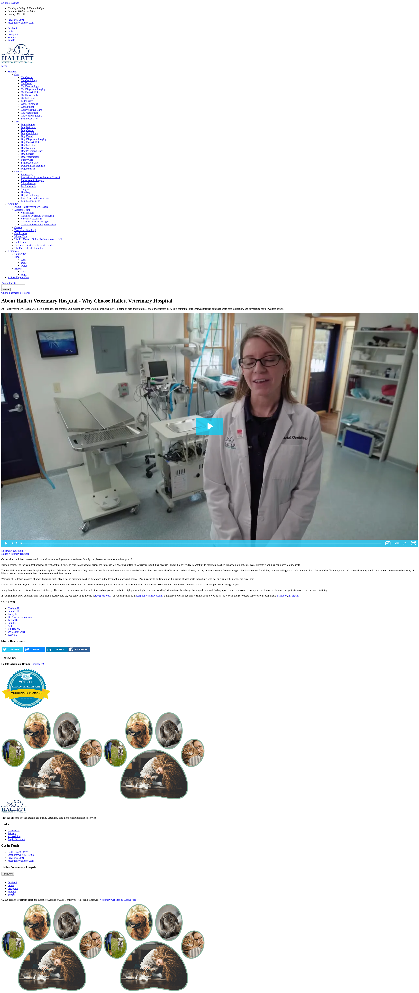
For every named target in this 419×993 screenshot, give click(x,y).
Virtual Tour (20, 236)
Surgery (25, 189)
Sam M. (12, 623)
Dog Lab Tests (28, 145)
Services (12, 71)
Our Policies (20, 233)
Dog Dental (27, 136)
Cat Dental (26, 83)
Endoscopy (27, 174)
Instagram (293, 595)
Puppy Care (27, 159)
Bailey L (12, 614)
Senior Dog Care (29, 162)
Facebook (282, 595)
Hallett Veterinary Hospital (15, 553)
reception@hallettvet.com (21, 22)
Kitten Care (27, 101)
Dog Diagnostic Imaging (33, 139)
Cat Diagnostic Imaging (33, 89)
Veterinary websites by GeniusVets (118, 899)
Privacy (12, 833)
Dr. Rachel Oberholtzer (13, 550)
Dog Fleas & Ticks (30, 142)
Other (24, 265)
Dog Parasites (28, 168)
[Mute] (396, 543)
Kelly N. (12, 634)
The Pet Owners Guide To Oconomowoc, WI (38, 239)
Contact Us (20, 253)
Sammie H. (13, 611)
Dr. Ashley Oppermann (20, 617)
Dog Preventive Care (32, 151)
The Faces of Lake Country (28, 248)
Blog (16, 256)
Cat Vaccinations (29, 112)
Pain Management (30, 201)
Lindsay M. (14, 628)
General (18, 171)
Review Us (8, 874)
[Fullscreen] (413, 543)
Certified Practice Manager (35, 221)
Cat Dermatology (30, 86)
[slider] (201, 543)
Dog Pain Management (33, 165)
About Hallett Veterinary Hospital (31, 206)
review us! (38, 664)
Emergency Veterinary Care (35, 198)
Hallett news (20, 242)
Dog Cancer (27, 130)
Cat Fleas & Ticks (30, 92)
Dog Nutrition (28, 148)
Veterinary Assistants (31, 218)
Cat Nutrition (28, 106)
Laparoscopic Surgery (32, 180)
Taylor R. (13, 620)
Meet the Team (22, 209)
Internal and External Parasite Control (40, 177)
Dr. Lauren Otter (16, 631)
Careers (18, 227)
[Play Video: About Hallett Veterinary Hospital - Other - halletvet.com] (209, 426)
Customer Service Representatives (38, 224)
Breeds (18, 268)
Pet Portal (25, 292)
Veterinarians (27, 212)
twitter (11, 31)
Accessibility (14, 836)
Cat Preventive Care (31, 109)
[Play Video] (5, 543)
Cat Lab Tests (28, 98)
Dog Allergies (28, 124)
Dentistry (25, 192)
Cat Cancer (27, 77)
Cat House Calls (29, 95)
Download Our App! (25, 230)
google (11, 40)
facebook (12, 28)
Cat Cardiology (29, 80)
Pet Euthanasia (28, 186)
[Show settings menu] (405, 543)
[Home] (17, 63)
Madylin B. (14, 608)
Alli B (11, 625)
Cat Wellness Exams (31, 115)
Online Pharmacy (10, 292)
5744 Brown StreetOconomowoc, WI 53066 (21, 853)
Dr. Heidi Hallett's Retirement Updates (34, 245)
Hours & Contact (10, 2)
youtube (12, 37)
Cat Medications (29, 103)
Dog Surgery (27, 153)
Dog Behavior (28, 127)
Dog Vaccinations (30, 156)
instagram (13, 34)
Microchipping (28, 183)
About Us (13, 203)
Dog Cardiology (29, 133)
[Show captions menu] (388, 543)
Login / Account (16, 839)
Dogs (17, 121)
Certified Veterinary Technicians (37, 215)
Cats (16, 74)
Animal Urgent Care (18, 277)
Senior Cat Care (29, 118)
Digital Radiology (30, 195)
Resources (13, 251)
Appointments (8, 283)
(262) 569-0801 (16, 19)
